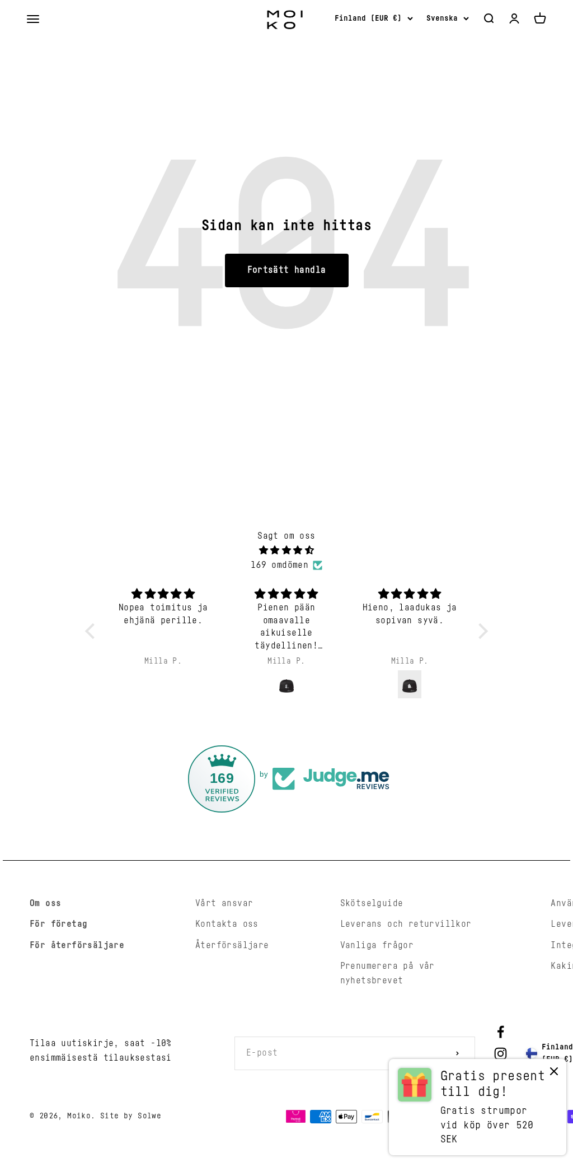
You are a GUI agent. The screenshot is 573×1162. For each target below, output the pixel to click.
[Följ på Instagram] (500, 1053)
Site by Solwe (130, 1116)
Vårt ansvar (224, 903)
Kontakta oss (227, 924)
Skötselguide (371, 903)
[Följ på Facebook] (500, 1031)
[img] (286, 550)
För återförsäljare (77, 945)
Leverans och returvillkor (406, 924)
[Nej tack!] (554, 1073)
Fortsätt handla (286, 269)
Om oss (45, 903)
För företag (58, 924)
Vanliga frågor (377, 945)
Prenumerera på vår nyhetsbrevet (387, 973)
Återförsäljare (232, 945)
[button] (93, 630)
